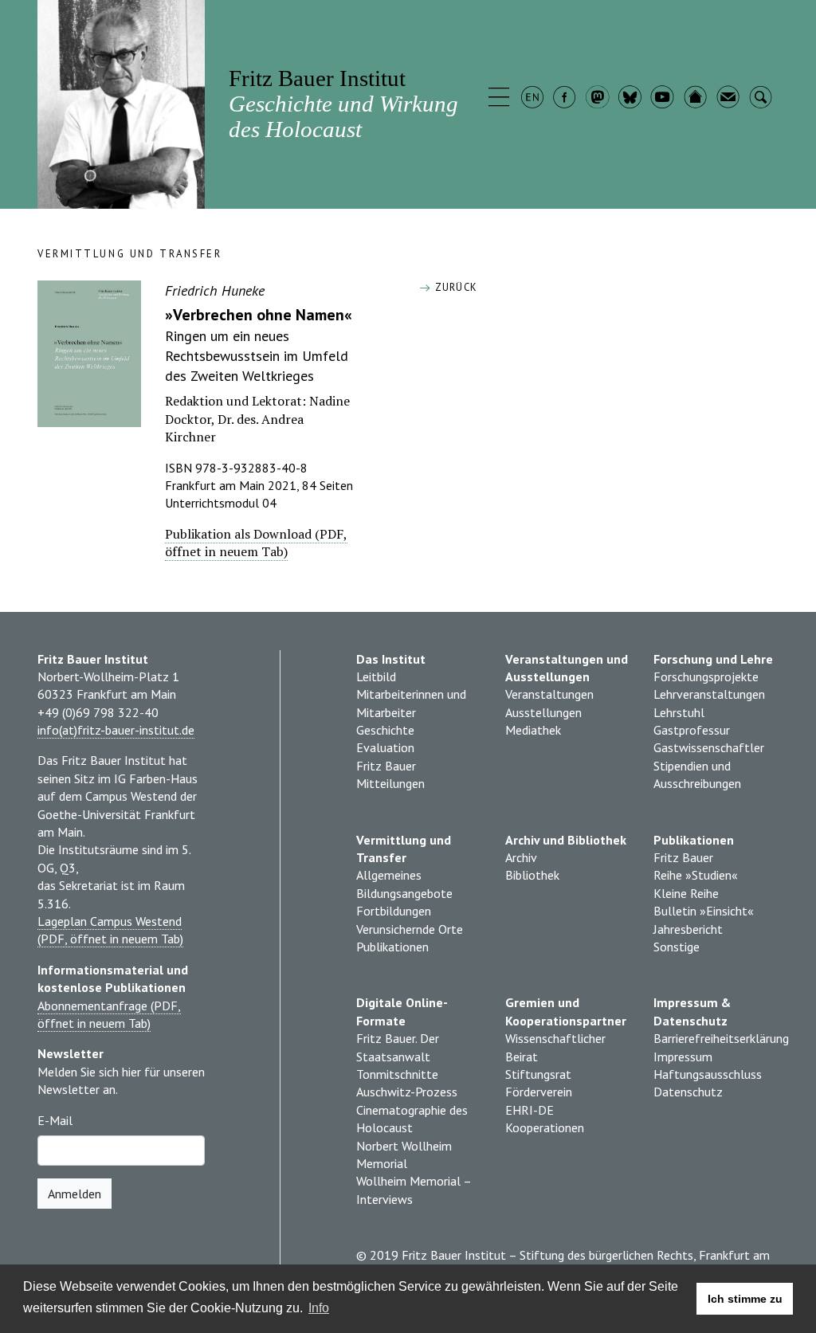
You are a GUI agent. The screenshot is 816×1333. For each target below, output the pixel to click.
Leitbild (376, 676)
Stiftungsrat (538, 1074)
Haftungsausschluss (707, 1074)
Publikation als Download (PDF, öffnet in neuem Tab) (256, 542)
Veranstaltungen (549, 694)
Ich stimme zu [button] (745, 1298)
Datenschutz (688, 1092)
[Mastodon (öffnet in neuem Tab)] (599, 99)
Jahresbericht (688, 929)
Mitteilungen (390, 783)
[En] (533, 99)
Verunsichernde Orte (409, 929)
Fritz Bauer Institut (343, 103)
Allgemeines (389, 875)
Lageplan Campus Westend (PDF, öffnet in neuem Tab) (110, 930)
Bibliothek (532, 875)
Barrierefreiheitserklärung (716, 1038)
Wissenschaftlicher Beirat (555, 1047)
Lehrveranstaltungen (709, 694)
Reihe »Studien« (695, 875)
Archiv (521, 857)
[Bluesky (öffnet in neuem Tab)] (631, 99)
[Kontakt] (729, 99)
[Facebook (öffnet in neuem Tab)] (566, 99)
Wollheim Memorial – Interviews (413, 1189)
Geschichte (385, 730)
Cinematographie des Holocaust (412, 1118)
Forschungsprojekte (706, 676)
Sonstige (676, 947)
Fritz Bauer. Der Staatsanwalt (397, 1047)
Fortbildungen (393, 911)
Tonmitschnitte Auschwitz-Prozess (406, 1083)
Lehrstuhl (678, 712)
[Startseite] (697, 99)
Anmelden (74, 1194)
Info (318, 1308)
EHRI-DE (529, 1110)
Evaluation (385, 747)
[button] (501, 99)
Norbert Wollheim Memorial (404, 1154)
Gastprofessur (691, 730)
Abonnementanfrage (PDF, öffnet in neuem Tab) (109, 1014)
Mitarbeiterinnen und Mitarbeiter (411, 702)
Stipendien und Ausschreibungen (697, 774)
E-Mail (55, 1120)
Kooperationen (544, 1127)
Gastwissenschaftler (708, 747)
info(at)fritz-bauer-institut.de (115, 730)
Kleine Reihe (686, 893)
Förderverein (538, 1092)
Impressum (682, 1056)
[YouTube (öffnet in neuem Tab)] (664, 99)
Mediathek (533, 730)
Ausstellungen (543, 712)
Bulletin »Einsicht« (703, 911)
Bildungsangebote (404, 893)
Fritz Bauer (386, 766)
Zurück (454, 287)
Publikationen (392, 947)
